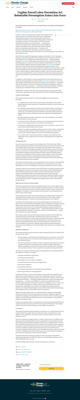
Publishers (18, 7)
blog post (25, 53)
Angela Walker (38, 32)
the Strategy (24, 61)
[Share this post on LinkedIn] (43, 21)
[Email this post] (37, 21)
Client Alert (49, 64)
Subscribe (25, 7)
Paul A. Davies (31, 30)
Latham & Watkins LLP (37, 19)
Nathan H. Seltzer (57, 30)
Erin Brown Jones (22, 30)
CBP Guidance (46, 81)
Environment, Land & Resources (24, 349)
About (12, 7)
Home (7, 7)
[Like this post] (41, 21)
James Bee (28, 32)
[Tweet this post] (39, 21)
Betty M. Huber (47, 30)
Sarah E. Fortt (39, 30)
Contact (31, 7)
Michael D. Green (20, 32)
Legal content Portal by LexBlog (38, 398)
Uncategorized (23, 346)
